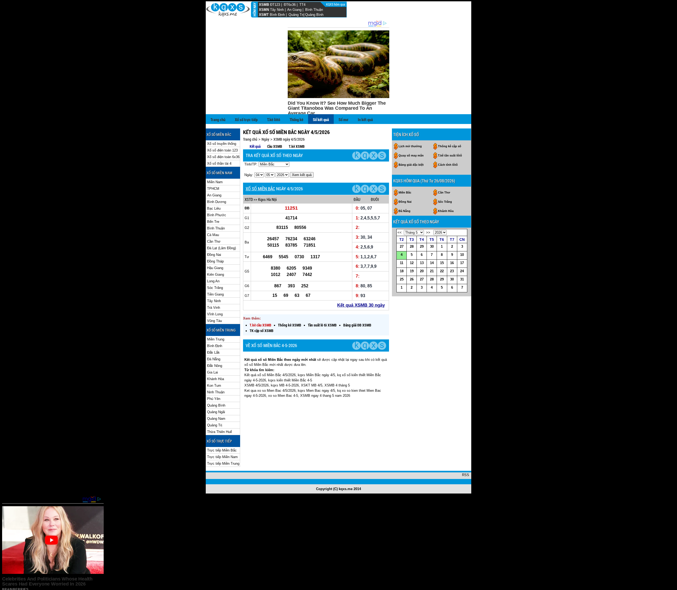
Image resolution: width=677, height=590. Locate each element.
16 (452, 263)
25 (402, 279)
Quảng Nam (216, 419)
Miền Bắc (405, 192)
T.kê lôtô (273, 119)
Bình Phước (216, 215)
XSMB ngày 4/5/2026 (289, 139)
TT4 (302, 5)
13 (422, 263)
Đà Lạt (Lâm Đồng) (221, 248)
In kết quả (365, 119)
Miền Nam (215, 182)
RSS (465, 475)
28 (412, 246)
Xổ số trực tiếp (246, 119)
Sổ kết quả (321, 119)
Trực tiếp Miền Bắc (222, 450)
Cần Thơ (214, 241)
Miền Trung (215, 339)
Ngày (265, 139)
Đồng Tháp (215, 261)
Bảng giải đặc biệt (411, 164)
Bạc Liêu (214, 208)
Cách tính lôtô (448, 164)
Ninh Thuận (216, 392)
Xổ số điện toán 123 (222, 150)
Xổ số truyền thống (221, 144)
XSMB (264, 5)
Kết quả (255, 146)
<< (399, 232)
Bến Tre (213, 222)
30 (432, 246)
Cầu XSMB (274, 146)
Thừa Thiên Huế (219, 432)
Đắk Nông (214, 366)
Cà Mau (213, 235)
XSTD (249, 199)
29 (422, 246)
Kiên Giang (215, 274)
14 (432, 263)
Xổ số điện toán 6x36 (223, 157)
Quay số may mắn (411, 155)
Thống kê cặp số (449, 146)
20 (422, 271)
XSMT (264, 15)
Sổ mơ (343, 119)
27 (402, 246)
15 (442, 263)
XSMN (264, 10)
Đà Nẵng (213, 359)
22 (442, 271)
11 (401, 263)
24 (462, 271)
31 (462, 279)
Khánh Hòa (215, 379)
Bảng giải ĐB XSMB (357, 325)
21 (432, 271)
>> (428, 232)
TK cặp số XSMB (261, 330)
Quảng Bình (314, 15)
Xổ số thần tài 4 (219, 163)
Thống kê (296, 119)
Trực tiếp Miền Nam (222, 457)
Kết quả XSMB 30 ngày (361, 305)
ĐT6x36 (290, 5)
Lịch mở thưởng (410, 146)
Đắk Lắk (213, 352)
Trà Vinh (213, 308)
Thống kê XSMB (289, 325)
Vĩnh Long (215, 314)
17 (462, 263)
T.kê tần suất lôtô (450, 155)
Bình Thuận (314, 10)
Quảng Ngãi (216, 412)
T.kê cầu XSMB (260, 325)
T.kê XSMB (297, 146)
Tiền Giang (215, 294)
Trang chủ (218, 119)
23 (452, 271)
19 (412, 271)
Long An (213, 281)
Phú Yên (213, 399)
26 (412, 279)
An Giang (294, 10)
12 (412, 263)
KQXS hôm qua (336, 4)
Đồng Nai (214, 255)
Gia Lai (212, 372)
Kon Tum (214, 386)
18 (402, 271)
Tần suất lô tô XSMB (322, 325)
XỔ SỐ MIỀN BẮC (260, 189)
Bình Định (277, 15)
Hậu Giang (215, 268)
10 (462, 255)
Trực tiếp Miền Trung (223, 463)
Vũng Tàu (214, 321)
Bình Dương (216, 202)
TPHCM (213, 189)
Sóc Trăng (215, 288)
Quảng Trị (296, 15)
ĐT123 (275, 5)
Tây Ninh (277, 10)
